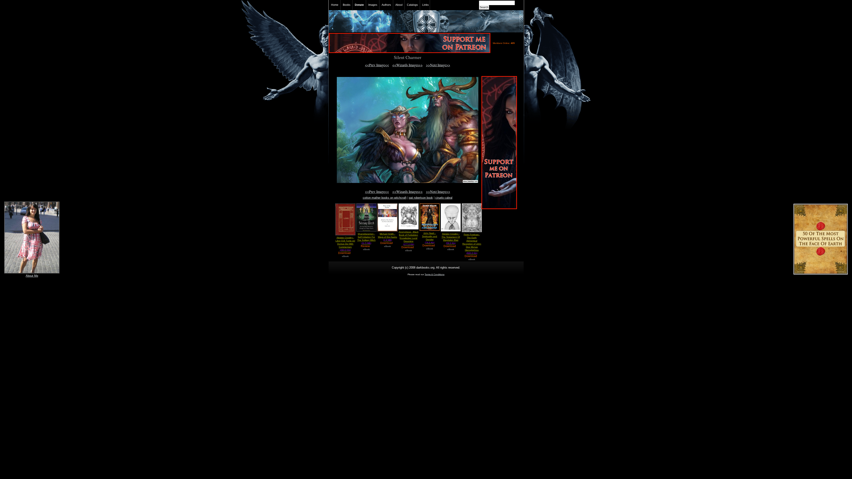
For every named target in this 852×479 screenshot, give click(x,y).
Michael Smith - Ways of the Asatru (387, 237)
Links (425, 4)
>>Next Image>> (438, 65)
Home (334, 4)
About (398, 4)
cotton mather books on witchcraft (384, 197)
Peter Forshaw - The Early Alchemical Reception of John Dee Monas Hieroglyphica (471, 243)
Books (346, 4)
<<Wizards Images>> (407, 65)
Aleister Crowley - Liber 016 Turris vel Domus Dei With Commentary (345, 243)
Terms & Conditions (434, 274)
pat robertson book (421, 197)
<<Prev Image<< (377, 65)
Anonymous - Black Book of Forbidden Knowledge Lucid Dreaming (408, 238)
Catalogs (412, 4)
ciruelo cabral (443, 197)
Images (372, 4)
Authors (386, 4)
